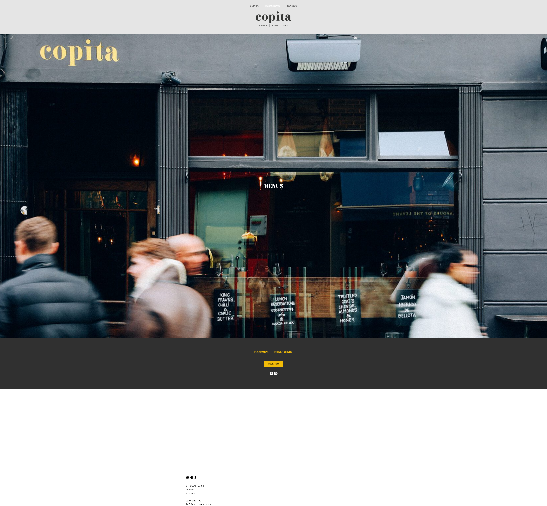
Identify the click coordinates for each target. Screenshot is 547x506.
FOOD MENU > (264, 352)
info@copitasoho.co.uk (199, 504)
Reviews (292, 5)
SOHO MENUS (272, 5)
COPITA (254, 5)
